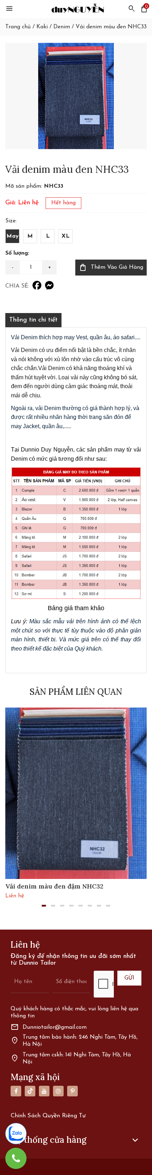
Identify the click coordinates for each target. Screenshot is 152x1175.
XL (66, 236)
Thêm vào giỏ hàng (111, 267)
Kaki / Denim (53, 27)
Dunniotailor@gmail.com (49, 1027)
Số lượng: (17, 253)
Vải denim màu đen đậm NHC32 (54, 886)
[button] (43, 905)
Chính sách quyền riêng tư (48, 1116)
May (12, 236)
